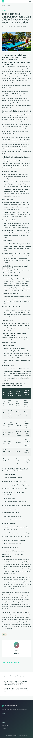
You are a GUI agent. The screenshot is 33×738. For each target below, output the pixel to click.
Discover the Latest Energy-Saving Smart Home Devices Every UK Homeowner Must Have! (16, 689)
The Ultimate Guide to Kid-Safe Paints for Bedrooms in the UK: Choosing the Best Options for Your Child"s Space (15, 682)
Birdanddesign (11, 705)
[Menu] (29, 1)
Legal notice (5, 725)
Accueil (3, 5)
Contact (4, 728)
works (8, 5)
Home (3, 716)
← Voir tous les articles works (10, 662)
